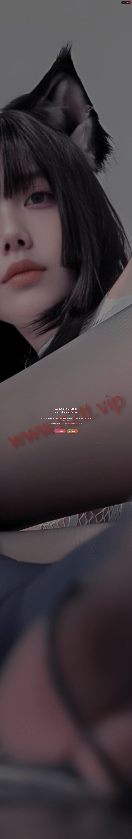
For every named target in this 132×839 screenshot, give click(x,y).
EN (123, 2)
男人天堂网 (55, 424)
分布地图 (73, 431)
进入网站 (60, 431)
